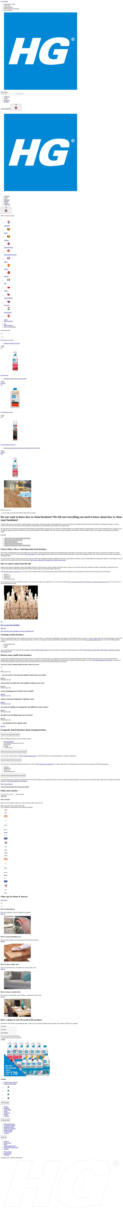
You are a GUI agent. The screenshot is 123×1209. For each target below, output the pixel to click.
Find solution (4, 92)
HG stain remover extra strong (11, 571)
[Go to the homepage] (61, 51)
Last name (3, 1029)
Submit (3, 1039)
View (2, 346)
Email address (4, 1033)
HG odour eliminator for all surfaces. (102, 660)
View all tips (4, 900)
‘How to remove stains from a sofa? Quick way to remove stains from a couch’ (88, 582)
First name (3, 1026)
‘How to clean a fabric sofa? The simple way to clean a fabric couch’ (47, 560)
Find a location (20, 794)
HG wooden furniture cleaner (93, 639)
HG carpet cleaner (30, 554)
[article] (61, 356)
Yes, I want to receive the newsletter (10, 1036)
